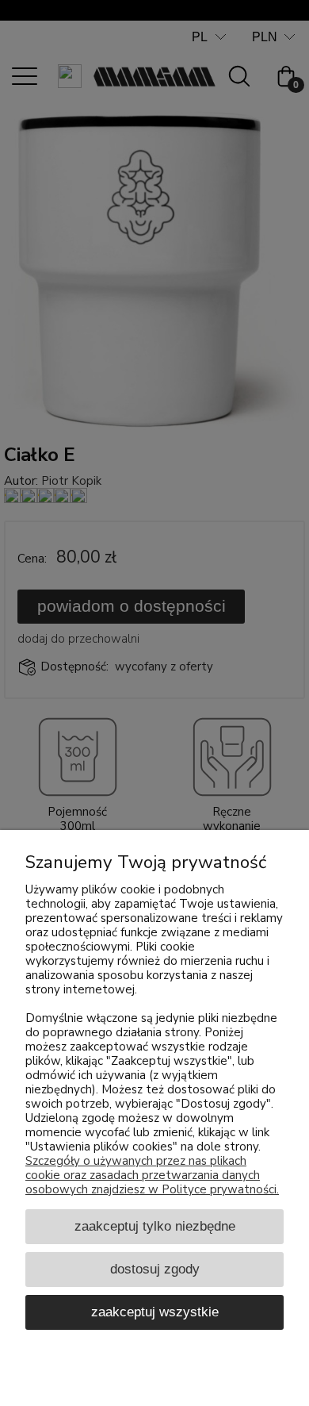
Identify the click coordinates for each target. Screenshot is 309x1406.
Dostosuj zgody (155, 1269)
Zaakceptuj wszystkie (155, 1312)
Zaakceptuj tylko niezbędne (154, 1226)
